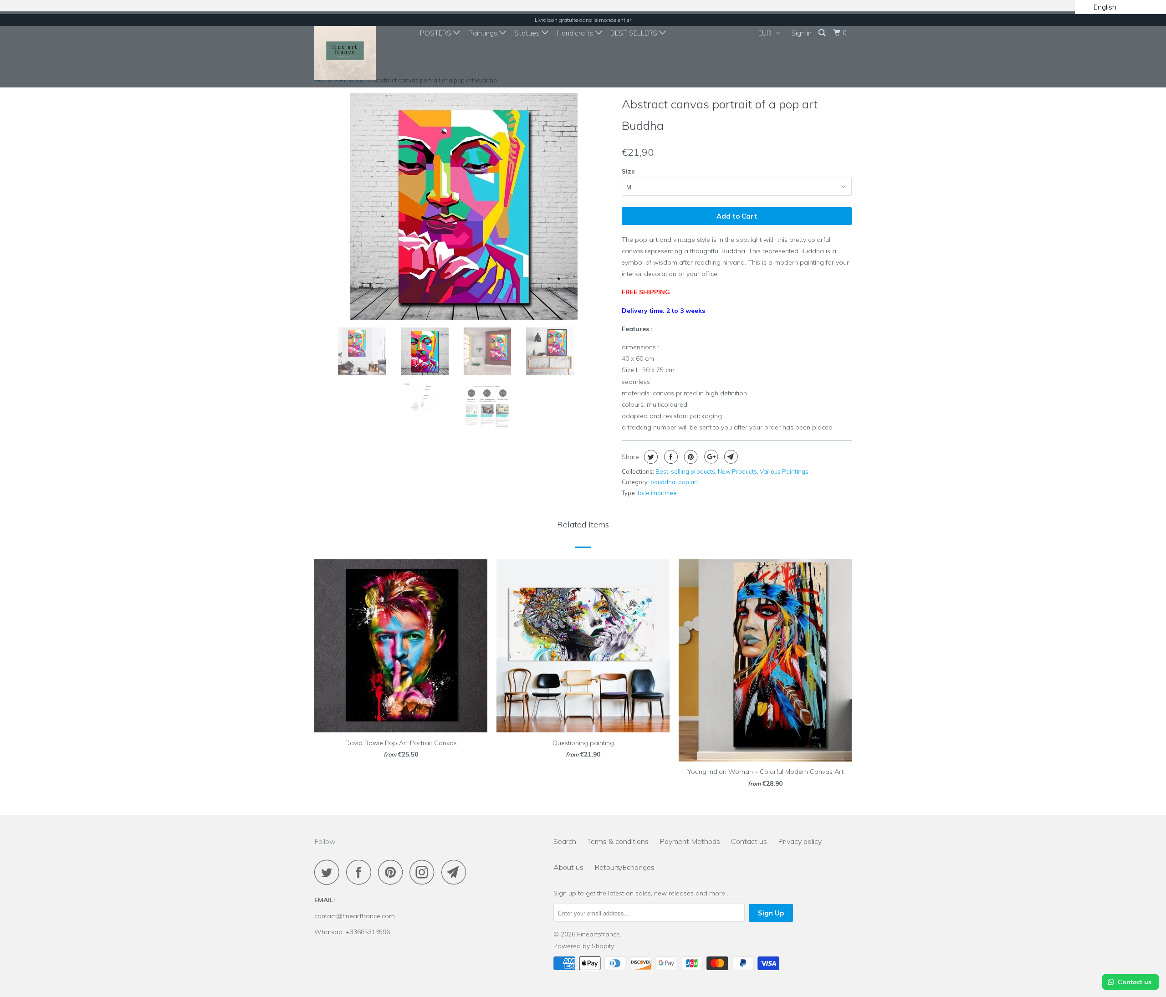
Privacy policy (800, 841)
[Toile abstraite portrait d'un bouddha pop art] (490, 206)
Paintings (483, 33)
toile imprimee (657, 492)
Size (628, 171)
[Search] (822, 33)
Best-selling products (685, 471)
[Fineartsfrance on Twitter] (329, 872)
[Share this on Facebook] (670, 457)
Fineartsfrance (598, 934)
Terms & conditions (618, 841)
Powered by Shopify (583, 946)
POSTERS (436, 33)
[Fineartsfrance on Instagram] (424, 872)
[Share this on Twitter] (650, 457)
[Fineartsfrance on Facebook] (361, 872)
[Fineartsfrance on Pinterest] (393, 872)
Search (564, 841)
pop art (688, 482)
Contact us (749, 841)
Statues (528, 33)
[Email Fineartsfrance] (456, 872)
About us (568, 867)
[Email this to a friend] (730, 457)
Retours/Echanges (624, 867)
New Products (737, 471)
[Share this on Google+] (710, 457)
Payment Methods (690, 841)
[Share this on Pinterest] (690, 457)
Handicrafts (576, 33)
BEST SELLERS (634, 33)
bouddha (662, 482)
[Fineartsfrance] (361, 49)
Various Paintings (784, 471)
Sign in (801, 33)
